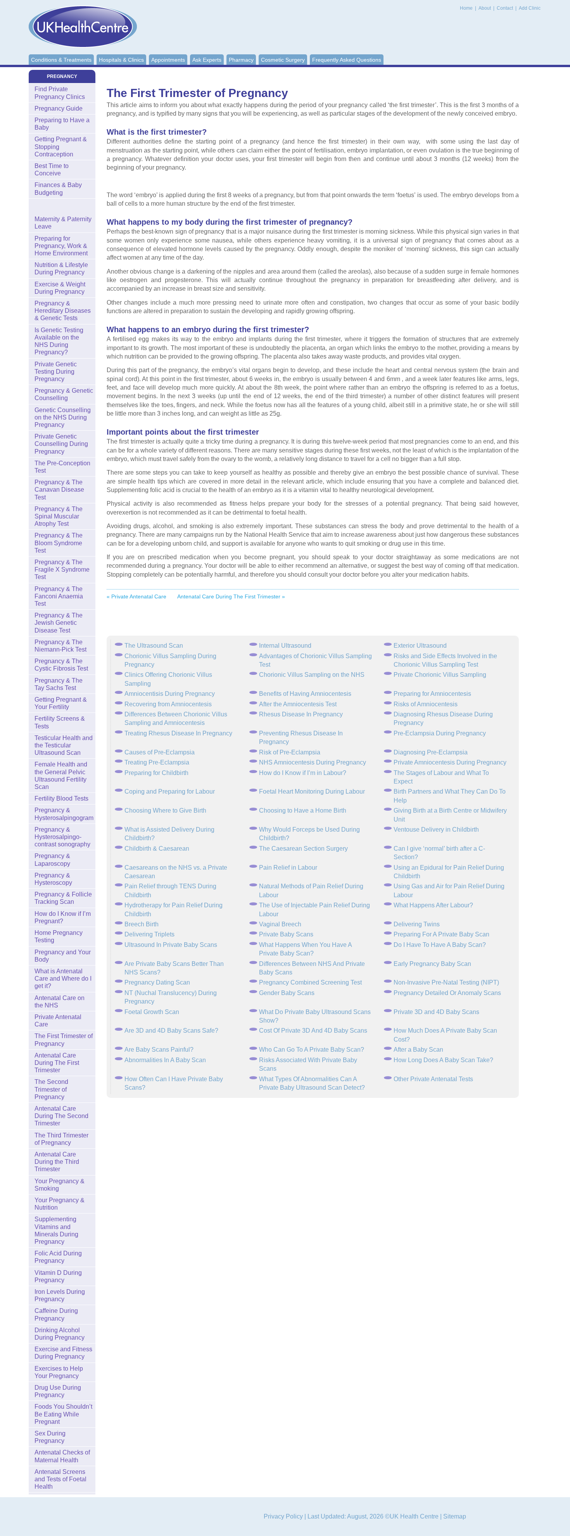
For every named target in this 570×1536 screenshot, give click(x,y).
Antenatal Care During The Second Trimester (61, 1116)
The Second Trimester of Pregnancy (51, 1089)
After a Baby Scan (418, 1049)
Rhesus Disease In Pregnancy (301, 714)
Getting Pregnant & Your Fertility (61, 703)
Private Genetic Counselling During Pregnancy (61, 443)
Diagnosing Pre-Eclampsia (431, 752)
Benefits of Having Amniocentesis (305, 693)
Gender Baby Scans (286, 993)
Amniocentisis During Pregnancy (169, 693)
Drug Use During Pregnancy (58, 1391)
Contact (505, 8)
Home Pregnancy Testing (59, 936)
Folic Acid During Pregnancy (58, 1257)
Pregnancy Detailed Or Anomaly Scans (447, 993)
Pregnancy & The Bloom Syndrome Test (59, 542)
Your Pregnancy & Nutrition (60, 1204)
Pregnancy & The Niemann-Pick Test (60, 646)
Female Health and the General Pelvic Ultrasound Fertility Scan (61, 775)
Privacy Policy (283, 1516)
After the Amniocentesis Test (298, 704)
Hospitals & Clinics (121, 60)
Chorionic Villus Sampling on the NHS (311, 674)
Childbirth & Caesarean (156, 848)
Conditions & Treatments (61, 60)
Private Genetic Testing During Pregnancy (56, 371)
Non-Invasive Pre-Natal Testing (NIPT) (446, 982)
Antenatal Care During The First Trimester (57, 1062)
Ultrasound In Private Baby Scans (170, 944)
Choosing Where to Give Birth (165, 810)
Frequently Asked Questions (346, 60)
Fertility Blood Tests (61, 798)
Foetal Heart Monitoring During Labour (312, 791)
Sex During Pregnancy (50, 1437)
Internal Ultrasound (285, 645)
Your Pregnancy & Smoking (60, 1185)
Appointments (168, 60)
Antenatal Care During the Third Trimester (57, 1161)
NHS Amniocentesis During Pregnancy (312, 762)
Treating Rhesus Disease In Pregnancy (178, 733)
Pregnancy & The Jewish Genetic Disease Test (59, 622)
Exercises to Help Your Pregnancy (59, 1372)
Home (466, 8)
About (485, 8)
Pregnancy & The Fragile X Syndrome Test (62, 569)
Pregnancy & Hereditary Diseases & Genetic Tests (63, 310)
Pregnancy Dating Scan (157, 982)
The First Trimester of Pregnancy (64, 1040)
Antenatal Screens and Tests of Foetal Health (60, 1479)
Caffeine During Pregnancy (56, 1314)
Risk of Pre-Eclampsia (289, 752)
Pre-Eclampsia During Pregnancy (440, 733)
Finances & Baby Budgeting (58, 189)
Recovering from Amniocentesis (168, 704)
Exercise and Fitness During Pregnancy (63, 1353)
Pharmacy (241, 60)
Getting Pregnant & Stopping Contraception (61, 146)
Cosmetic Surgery (283, 60)
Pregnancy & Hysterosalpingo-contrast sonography (62, 837)
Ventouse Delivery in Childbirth (436, 829)
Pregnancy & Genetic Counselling (64, 394)
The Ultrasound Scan (153, 645)
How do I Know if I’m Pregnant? (63, 917)
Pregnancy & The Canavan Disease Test (59, 489)
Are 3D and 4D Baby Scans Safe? (171, 1030)
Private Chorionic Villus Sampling (440, 674)
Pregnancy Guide (59, 108)
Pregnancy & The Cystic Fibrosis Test (61, 665)
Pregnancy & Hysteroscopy (53, 879)
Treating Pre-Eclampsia (156, 762)
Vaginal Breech (280, 924)
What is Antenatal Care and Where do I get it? (63, 978)
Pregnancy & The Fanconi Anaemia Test (59, 596)
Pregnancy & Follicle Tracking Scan (63, 898)
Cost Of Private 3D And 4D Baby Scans (313, 1030)
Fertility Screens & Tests (60, 722)
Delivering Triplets (149, 934)
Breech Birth (141, 924)
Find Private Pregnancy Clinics (60, 93)
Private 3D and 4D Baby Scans (436, 1012)
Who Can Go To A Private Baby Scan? (311, 1049)
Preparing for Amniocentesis (432, 693)
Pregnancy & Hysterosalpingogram (64, 814)
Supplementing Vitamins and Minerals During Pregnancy (56, 1230)
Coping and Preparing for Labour (169, 791)
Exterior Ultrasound (420, 645)
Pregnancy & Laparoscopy (52, 860)
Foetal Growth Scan (151, 1012)
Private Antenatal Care (58, 1021)
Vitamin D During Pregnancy (58, 1276)
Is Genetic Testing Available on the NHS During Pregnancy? (59, 341)
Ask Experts (206, 60)
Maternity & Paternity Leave (63, 223)
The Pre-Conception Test (62, 467)
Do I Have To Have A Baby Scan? (440, 944)
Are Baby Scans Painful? (158, 1049)
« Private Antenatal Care (136, 596)
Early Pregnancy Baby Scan (432, 963)
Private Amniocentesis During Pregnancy (450, 762)
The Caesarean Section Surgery (303, 848)
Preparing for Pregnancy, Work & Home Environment (61, 246)
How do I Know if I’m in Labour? (302, 773)
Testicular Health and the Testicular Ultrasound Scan (64, 745)
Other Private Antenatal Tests (433, 1079)
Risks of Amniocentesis (426, 704)
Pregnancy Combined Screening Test (310, 982)
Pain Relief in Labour (288, 867)
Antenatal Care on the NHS (60, 1002)
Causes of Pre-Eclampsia (159, 752)
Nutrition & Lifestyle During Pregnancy (61, 269)
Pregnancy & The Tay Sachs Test (59, 684)
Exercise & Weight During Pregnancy (60, 288)
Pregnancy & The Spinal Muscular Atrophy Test (59, 516)
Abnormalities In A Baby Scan (165, 1060)
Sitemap (454, 1516)
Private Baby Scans (286, 934)
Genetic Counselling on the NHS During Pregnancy (63, 417)
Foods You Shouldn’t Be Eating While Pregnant (63, 1414)
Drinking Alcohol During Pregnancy (60, 1334)
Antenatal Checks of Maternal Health (62, 1456)
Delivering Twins (417, 924)
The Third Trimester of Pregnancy (61, 1139)
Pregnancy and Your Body (63, 956)
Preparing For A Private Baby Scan (441, 934)
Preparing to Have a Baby (62, 124)
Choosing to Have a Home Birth (302, 810)
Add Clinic (530, 8)
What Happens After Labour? (433, 905)
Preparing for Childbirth (156, 773)
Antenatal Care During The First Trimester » (231, 596)
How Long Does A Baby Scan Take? (443, 1060)
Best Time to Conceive (52, 170)
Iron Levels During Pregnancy (60, 1295)
